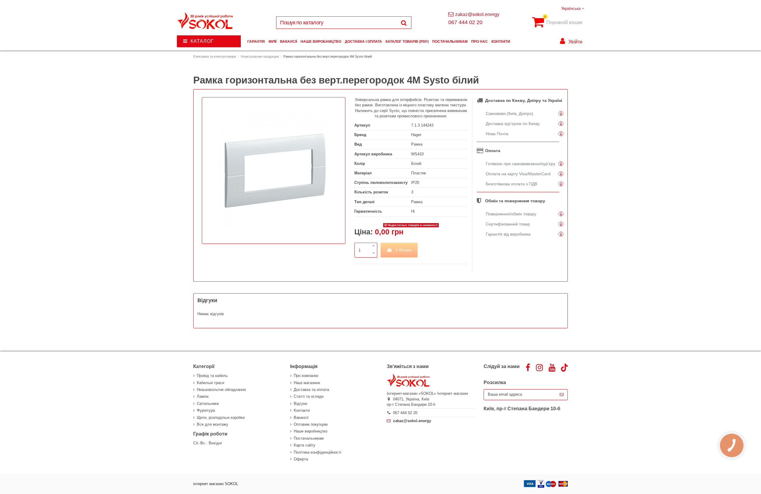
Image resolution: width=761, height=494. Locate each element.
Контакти (302, 410)
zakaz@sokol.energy (477, 14)
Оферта (301, 459)
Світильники (208, 403)
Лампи (202, 396)
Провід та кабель (212, 375)
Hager (416, 134)
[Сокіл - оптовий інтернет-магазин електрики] (205, 21)
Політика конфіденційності (317, 452)
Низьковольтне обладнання (221, 389)
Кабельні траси (210, 383)
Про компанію (306, 375)
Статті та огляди (308, 396)
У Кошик (403, 249)
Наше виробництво (310, 431)
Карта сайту (304, 445)
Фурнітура (206, 410)
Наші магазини (307, 383)
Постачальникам (309, 438)
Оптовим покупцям (311, 424)
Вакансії (301, 417)
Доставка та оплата (311, 389)
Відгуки (300, 403)
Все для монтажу (212, 424)
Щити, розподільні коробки (221, 417)
